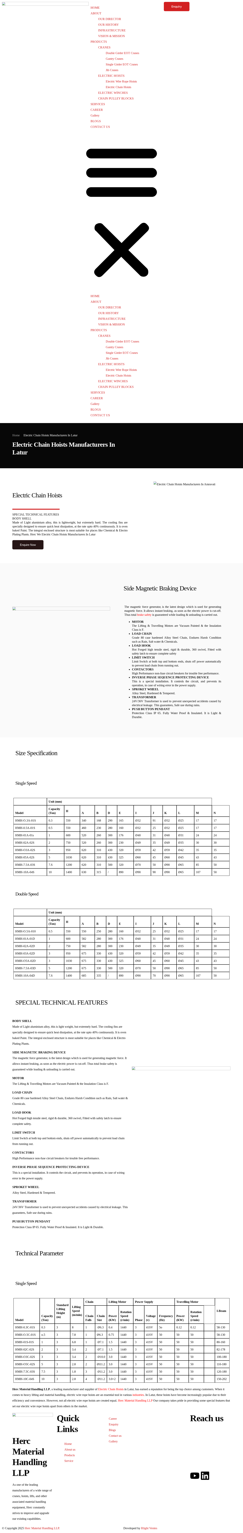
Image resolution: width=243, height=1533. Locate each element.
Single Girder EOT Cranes (122, 64)
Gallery (95, 115)
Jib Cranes (112, 70)
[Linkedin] (205, 1475)
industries (138, 1394)
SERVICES (98, 104)
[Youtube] (195, 1475)
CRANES (104, 47)
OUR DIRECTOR (109, 19)
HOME (95, 7)
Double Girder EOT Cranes (122, 53)
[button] (121, 211)
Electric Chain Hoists (118, 87)
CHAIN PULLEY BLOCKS (116, 98)
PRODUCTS (99, 41)
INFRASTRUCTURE (112, 30)
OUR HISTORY (108, 24)
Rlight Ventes (149, 1528)
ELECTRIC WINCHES (113, 92)
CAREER (97, 109)
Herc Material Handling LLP (135, 1400)
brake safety (144, 614)
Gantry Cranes (114, 58)
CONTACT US (100, 126)
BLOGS (96, 121)
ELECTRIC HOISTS (111, 75)
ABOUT (96, 13)
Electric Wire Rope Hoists (121, 81)
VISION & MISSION (111, 36)
